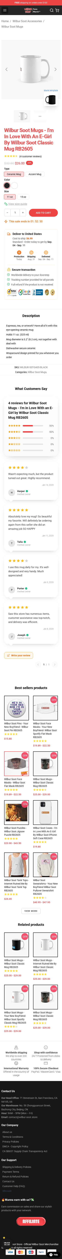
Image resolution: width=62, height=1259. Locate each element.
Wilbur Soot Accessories (27, 21)
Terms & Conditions (12, 1136)
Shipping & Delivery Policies (16, 1167)
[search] (52, 10)
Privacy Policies (10, 1141)
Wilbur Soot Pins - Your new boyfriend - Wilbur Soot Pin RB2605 (16, 727)
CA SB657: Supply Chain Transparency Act (24, 1151)
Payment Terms (10, 1171)
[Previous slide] (6, 69)
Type (6, 168)
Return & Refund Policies (15, 1176)
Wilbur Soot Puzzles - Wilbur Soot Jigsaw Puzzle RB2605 (15, 831)
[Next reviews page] (55, 664)
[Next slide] (55, 69)
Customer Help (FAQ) (13, 1186)
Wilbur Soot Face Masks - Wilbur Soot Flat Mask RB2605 (14, 782)
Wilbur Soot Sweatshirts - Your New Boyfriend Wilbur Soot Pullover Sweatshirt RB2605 (45, 887)
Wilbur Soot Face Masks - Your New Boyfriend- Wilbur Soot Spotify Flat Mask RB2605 (45, 730)
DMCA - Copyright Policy (15, 1146)
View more (31, 911)
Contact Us (8, 1181)
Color (7, 179)
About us (7, 1132)
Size (6, 191)
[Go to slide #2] (40, 116)
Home (5, 21)
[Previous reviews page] (38, 664)
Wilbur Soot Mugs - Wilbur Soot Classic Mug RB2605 (43, 782)
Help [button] (56, 1255)
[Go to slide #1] (22, 116)
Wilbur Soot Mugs (12, 26)
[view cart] (57, 10)
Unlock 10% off (7, 1244)
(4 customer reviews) (30, 156)
